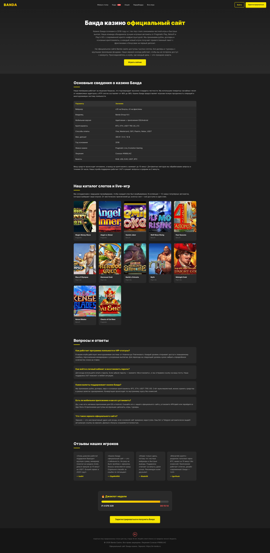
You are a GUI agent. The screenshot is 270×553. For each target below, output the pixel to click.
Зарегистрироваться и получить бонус (135, 519)
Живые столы (102, 5)
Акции (127, 5)
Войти (239, 5)
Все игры (150, 5)
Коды (116, 5)
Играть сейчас (135, 62)
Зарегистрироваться (256, 4)
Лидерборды (138, 5)
